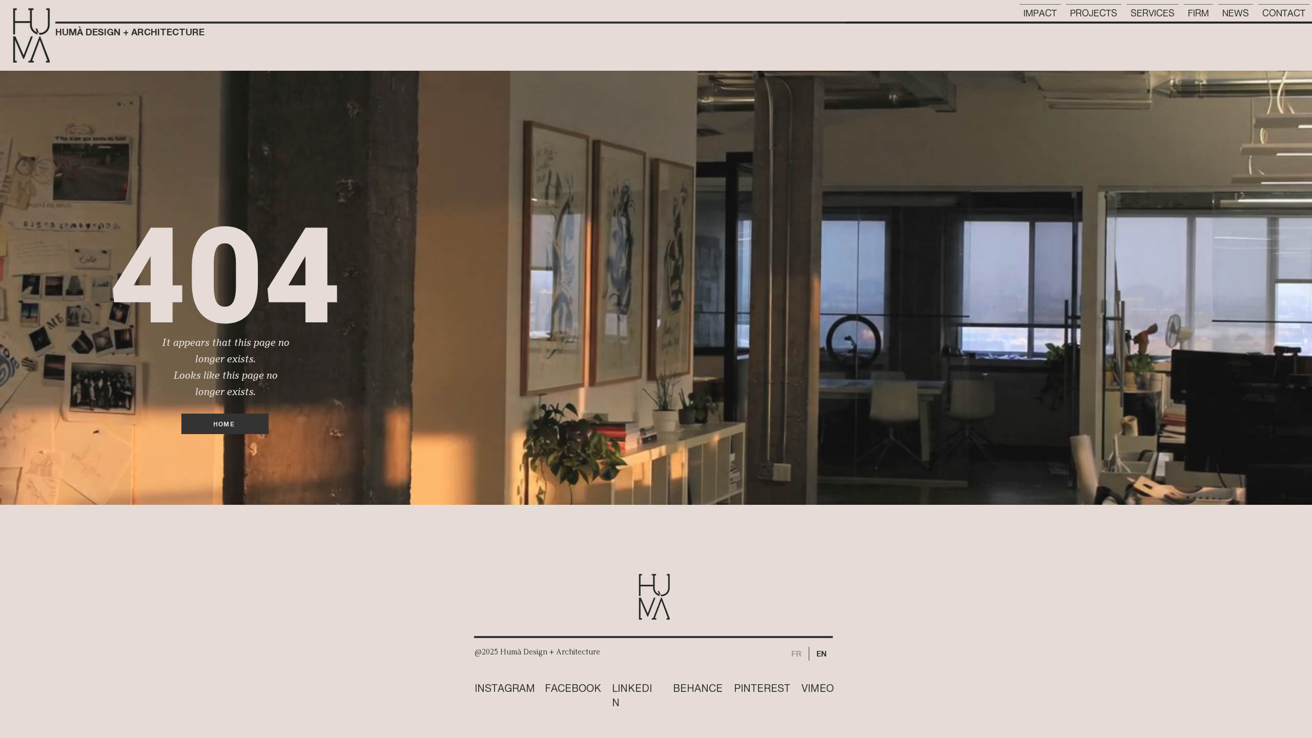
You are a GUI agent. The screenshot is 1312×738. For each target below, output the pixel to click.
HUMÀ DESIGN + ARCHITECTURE (129, 31)
